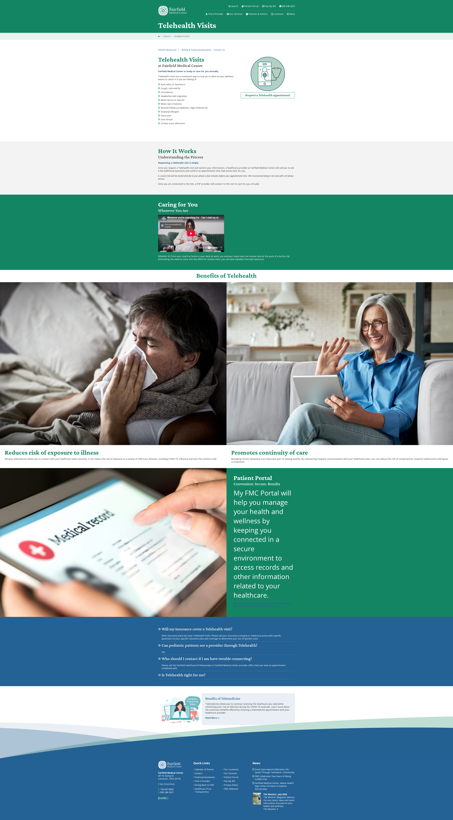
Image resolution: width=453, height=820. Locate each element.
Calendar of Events (204, 769)
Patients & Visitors (258, 14)
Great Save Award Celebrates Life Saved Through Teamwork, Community (275, 771)
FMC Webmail (231, 788)
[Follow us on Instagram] (167, 798)
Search (234, 6)
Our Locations (231, 769)
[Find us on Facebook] (159, 798)
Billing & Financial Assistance (196, 49)
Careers (198, 773)
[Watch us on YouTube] (164, 798)
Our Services (235, 14)
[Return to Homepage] (159, 36)
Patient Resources (167, 49)
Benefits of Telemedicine (222, 698)
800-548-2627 (288, 6)
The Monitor (270, 809)
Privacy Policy (231, 785)
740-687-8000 (167, 789)
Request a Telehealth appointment (267, 95)
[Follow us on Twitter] (162, 798)
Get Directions (167, 784)
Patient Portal (251, 6)
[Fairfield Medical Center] (172, 11)
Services (166, 36)
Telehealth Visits (182, 36)
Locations (278, 14)
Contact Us (219, 49)
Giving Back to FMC (204, 785)
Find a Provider (215, 14)
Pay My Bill (270, 6)
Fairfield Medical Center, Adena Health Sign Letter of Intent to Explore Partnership (274, 786)
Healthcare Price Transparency (203, 790)
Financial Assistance (205, 777)
